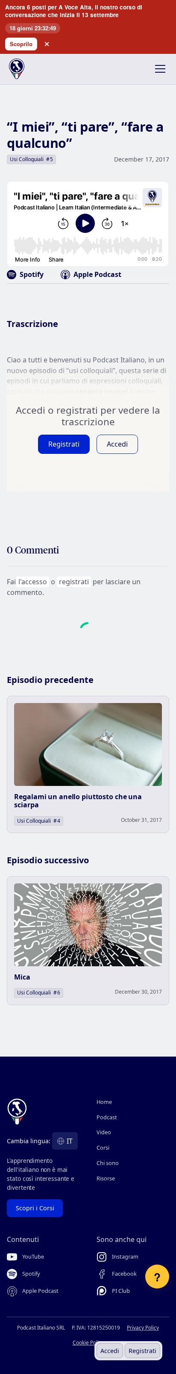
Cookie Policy (88, 1342)
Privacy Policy (143, 1327)
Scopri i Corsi (35, 1208)
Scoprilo (21, 44)
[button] (158, 69)
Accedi (109, 1351)
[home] (24, 69)
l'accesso (32, 581)
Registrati (142, 1351)
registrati (74, 581)
